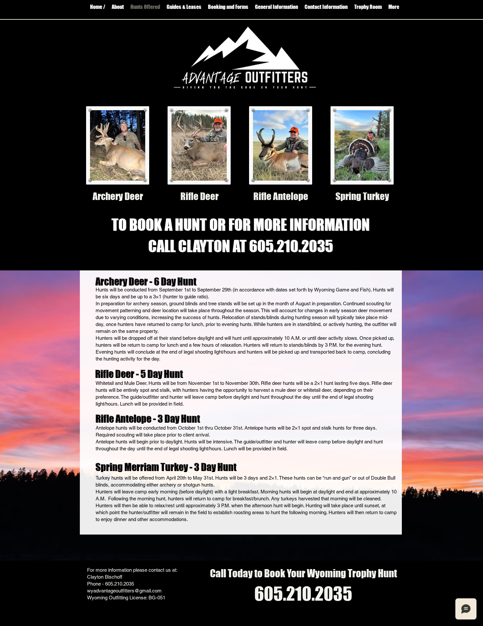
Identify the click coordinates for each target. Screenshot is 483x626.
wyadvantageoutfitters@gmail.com (124, 590)
